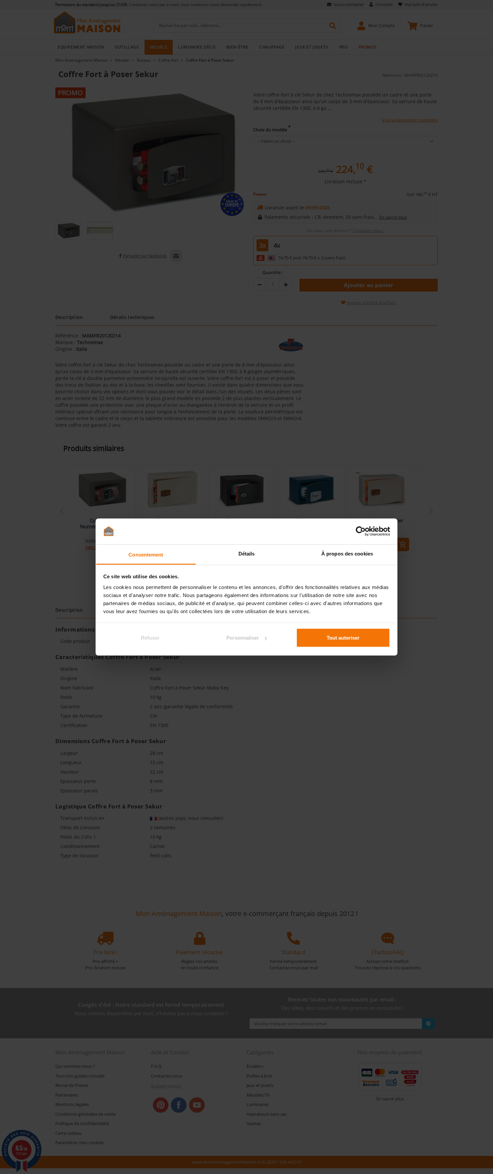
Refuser (150, 638)
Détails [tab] (246, 553)
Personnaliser (242, 638)
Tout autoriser (343, 638)
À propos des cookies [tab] (347, 553)
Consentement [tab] (145, 554)
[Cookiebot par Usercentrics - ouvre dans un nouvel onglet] (360, 531)
